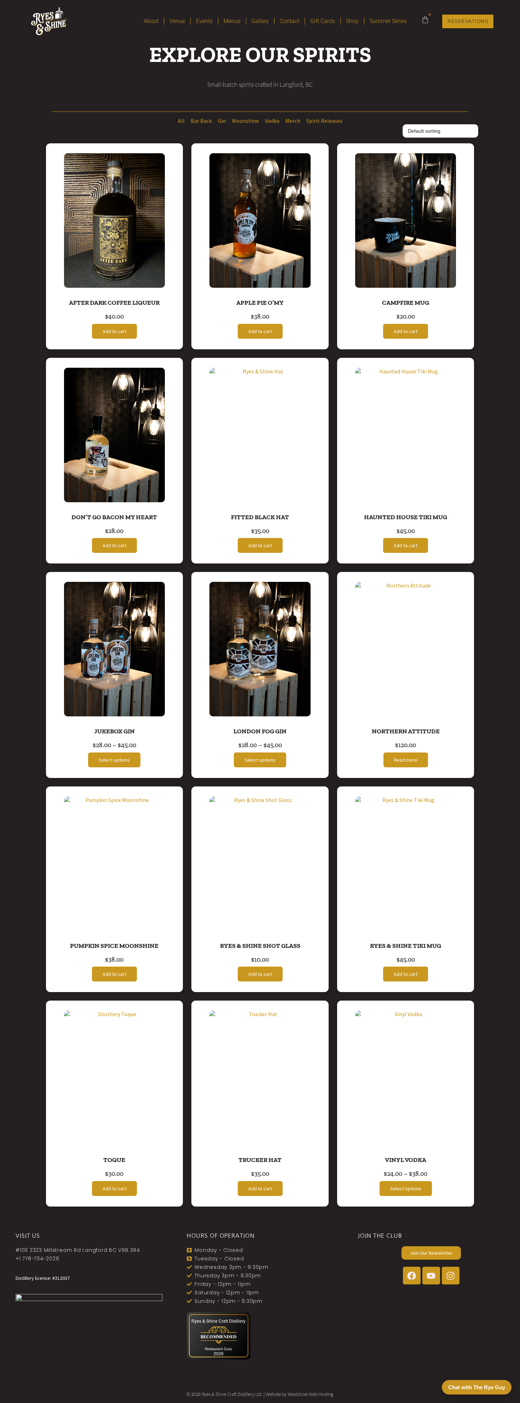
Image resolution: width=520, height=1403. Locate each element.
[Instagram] (451, 1275)
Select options (114, 760)
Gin (222, 120)
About (151, 21)
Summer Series (388, 21)
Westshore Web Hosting (310, 1394)
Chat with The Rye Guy (476, 1387)
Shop (352, 21)
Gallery (260, 21)
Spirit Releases (324, 120)
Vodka (272, 120)
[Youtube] (431, 1275)
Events (204, 21)
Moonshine (245, 120)
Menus (232, 21)
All (181, 120)
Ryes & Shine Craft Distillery (218, 1321)
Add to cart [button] (114, 331)
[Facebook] (412, 1275)
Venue (177, 21)
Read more (405, 760)
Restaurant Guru (218, 1348)
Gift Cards (322, 21)
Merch (292, 120)
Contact (289, 21)
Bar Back (201, 120)
